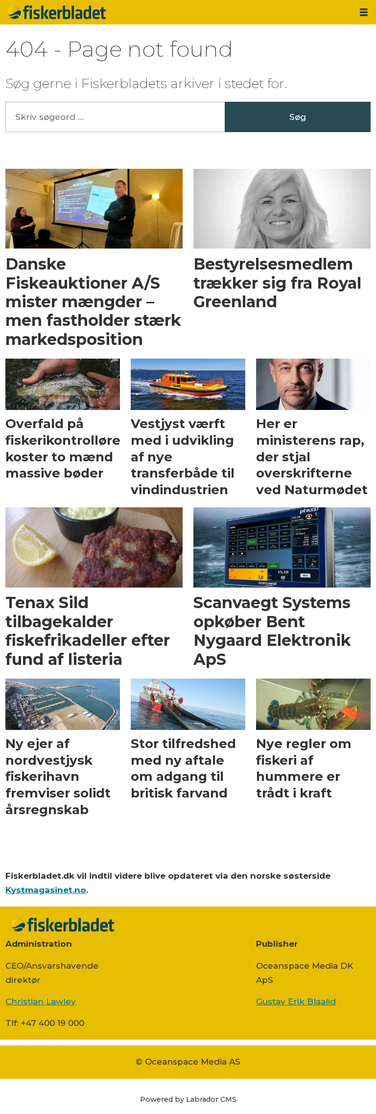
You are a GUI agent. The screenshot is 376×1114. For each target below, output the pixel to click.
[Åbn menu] (364, 12)
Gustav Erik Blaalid (296, 1001)
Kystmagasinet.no (45, 890)
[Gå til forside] (176, 12)
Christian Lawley (40, 1001)
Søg (297, 117)
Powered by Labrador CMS (188, 1099)
